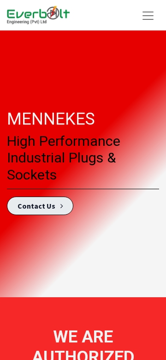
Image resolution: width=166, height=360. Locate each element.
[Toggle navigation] (148, 15)
